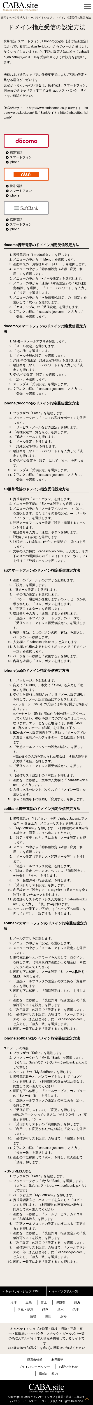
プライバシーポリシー (34, 1366)
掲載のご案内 (48, 1373)
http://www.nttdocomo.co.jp (48, 107)
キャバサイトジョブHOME (22, 1291)
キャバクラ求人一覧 (65, 1291)
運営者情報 (35, 1359)
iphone (14, 161)
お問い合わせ (68, 1366)
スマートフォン (21, 157)
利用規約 (57, 1359)
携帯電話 (16, 152)
